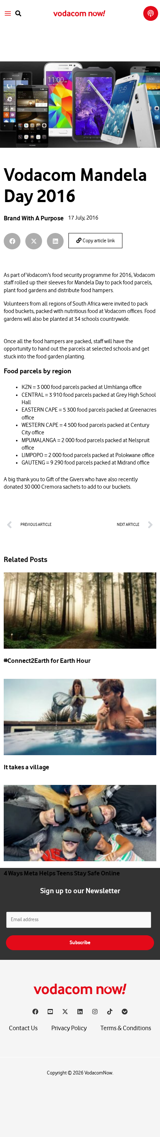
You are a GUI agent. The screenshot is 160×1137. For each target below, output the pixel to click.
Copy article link (98, 240)
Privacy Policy (69, 1028)
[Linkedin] (80, 1012)
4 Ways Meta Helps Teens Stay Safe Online (62, 873)
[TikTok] (110, 1012)
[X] (65, 1012)
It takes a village (26, 767)
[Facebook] (35, 1012)
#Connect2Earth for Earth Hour (47, 660)
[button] (18, 13)
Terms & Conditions (125, 1028)
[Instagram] (95, 1012)
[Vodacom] (125, 1012)
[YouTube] (50, 1012)
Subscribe (80, 942)
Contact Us (23, 1028)
